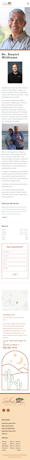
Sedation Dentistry (9, 431)
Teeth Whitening (8, 426)
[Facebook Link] (3, 410)
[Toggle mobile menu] (28, 3)
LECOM (8, 105)
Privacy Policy (10, 457)
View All (5, 434)
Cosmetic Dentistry (9, 423)
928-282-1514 (10, 347)
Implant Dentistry (8, 428)
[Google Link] (8, 410)
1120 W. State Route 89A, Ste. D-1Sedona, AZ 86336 (15, 343)
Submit (15, 274)
